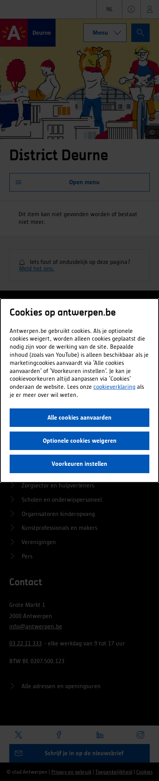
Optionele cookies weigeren (80, 440)
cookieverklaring (114, 386)
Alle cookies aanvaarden (79, 417)
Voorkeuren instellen (79, 463)
